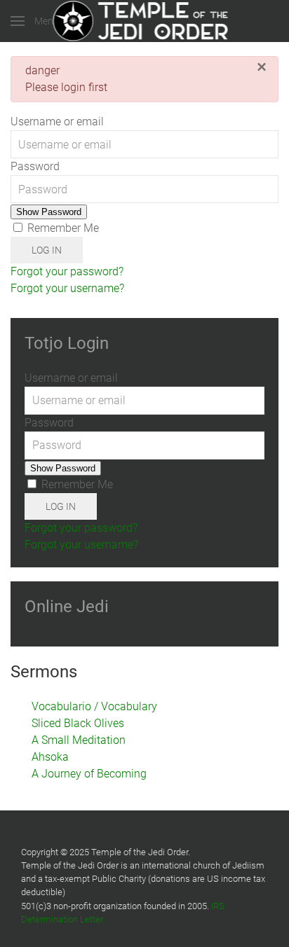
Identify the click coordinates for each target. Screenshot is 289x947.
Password (35, 166)
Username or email (57, 121)
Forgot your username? (67, 288)
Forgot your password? (67, 271)
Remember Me (62, 228)
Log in (47, 250)
